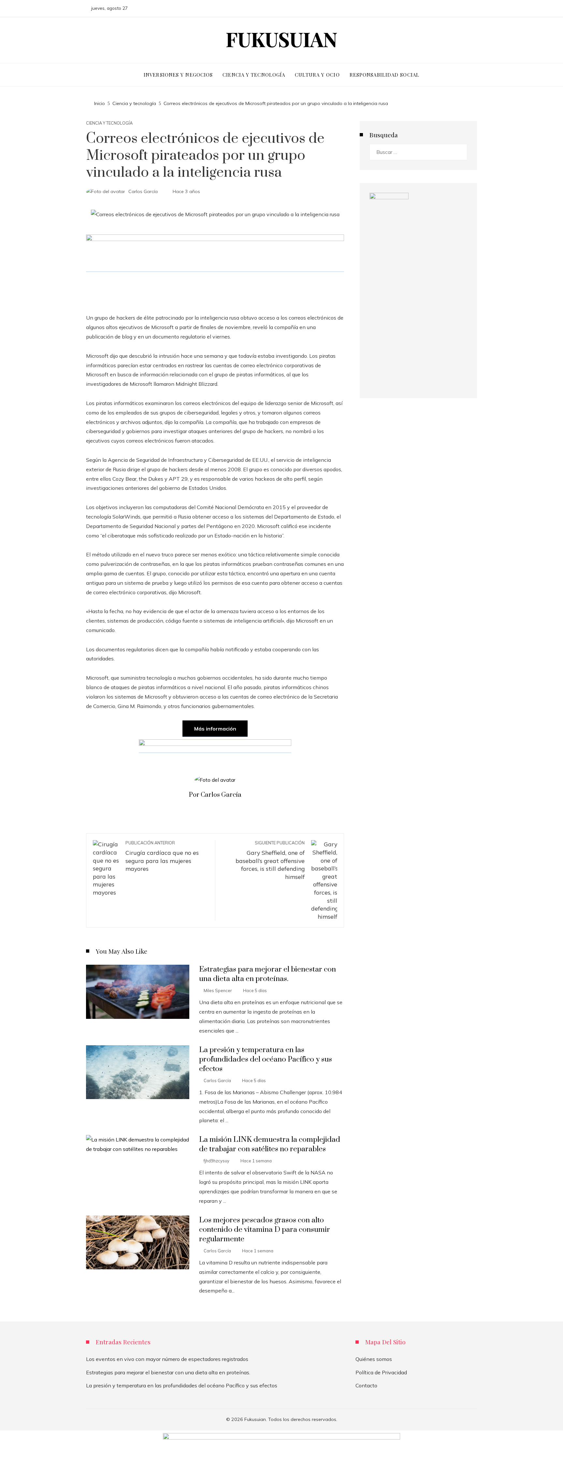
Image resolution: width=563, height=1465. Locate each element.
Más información (215, 728)
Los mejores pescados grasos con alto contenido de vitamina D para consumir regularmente (264, 1230)
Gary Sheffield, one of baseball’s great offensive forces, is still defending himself (270, 860)
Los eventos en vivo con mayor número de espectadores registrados (167, 1359)
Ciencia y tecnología (109, 123)
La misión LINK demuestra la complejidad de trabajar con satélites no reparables (269, 1144)
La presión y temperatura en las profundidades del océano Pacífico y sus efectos (265, 1059)
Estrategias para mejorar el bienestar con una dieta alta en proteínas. (267, 974)
